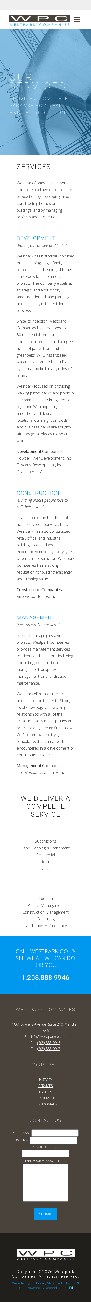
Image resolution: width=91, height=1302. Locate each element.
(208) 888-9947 (48, 1048)
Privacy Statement (49, 1283)
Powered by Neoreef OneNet (48, 1287)
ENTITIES (45, 1092)
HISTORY (45, 1079)
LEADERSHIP (45, 1098)
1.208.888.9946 (45, 978)
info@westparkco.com (49, 1036)
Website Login (22, 1283)
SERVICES (45, 1085)
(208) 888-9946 (48, 1042)
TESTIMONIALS (45, 1104)
